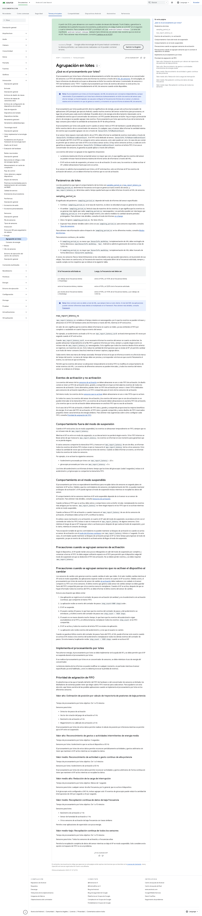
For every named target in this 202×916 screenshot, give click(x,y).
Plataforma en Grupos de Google (99, 896)
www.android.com (151, 889)
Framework (66, 308)
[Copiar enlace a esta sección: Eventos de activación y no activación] (103, 378)
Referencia (125, 14)
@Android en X (93, 883)
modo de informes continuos (90, 533)
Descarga (34, 889)
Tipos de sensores (67, 226)
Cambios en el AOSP (104, 35)
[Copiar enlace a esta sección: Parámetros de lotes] (83, 180)
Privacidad (81, 911)
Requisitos (34, 886)
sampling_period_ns (114, 185)
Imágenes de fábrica (38, 896)
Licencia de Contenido (134, 864)
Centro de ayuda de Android (154, 883)
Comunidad (50, 911)
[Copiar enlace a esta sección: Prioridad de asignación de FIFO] (96, 678)
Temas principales (55, 14)
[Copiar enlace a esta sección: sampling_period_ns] (78, 196)
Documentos (23, 2)
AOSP (58, 58)
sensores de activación (88, 382)
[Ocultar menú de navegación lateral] (25, 912)
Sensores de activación (101, 499)
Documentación (10, 8)
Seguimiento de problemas (154, 899)
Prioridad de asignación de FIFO (79, 415)
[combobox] (157, 2)
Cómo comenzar (23, 14)
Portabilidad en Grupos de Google (99, 903)
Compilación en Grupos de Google (99, 899)
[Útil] (141, 57)
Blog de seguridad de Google (98, 893)
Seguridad (39, 14)
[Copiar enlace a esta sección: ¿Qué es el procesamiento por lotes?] (102, 72)
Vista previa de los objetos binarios (42, 893)
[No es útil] (144, 57)
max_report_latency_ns (132, 185)
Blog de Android (93, 889)
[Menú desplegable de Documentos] (30, 2)
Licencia (72, 911)
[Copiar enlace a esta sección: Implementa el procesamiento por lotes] (106, 648)
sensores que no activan (93, 394)
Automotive (111, 14)
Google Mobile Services (153, 893)
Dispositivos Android (93, 14)
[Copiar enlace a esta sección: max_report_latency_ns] (81, 316)
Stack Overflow (150, 896)
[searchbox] (14, 20)
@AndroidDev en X (94, 886)
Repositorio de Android (38, 883)
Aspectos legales (62, 911)
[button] (12, 33)
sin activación (106, 581)
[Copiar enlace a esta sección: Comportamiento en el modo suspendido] (108, 480)
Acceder (196, 2)
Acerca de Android (37, 911)
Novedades (7, 14)
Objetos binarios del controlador (41, 899)
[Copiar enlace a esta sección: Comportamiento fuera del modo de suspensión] (116, 424)
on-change (119, 216)
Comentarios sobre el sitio (96, 911)
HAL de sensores (123, 79)
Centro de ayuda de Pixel (153, 886)
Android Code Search (44, 2)
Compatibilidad (73, 14)
